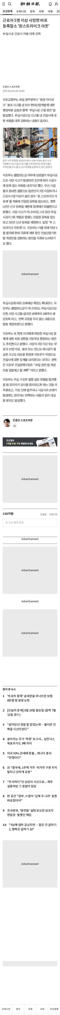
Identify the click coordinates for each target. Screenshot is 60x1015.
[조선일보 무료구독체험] (30, 442)
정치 (18, 1009)
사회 (42, 1009)
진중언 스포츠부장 (11, 86)
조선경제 (54, 1009)
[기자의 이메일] (15, 426)
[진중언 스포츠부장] (7, 422)
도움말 (43, 514)
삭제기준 (53, 514)
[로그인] (56, 4)
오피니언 (6, 1009)
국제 (30, 1009)
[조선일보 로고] (30, 4)
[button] (4, 4)
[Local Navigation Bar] (4, 4)
